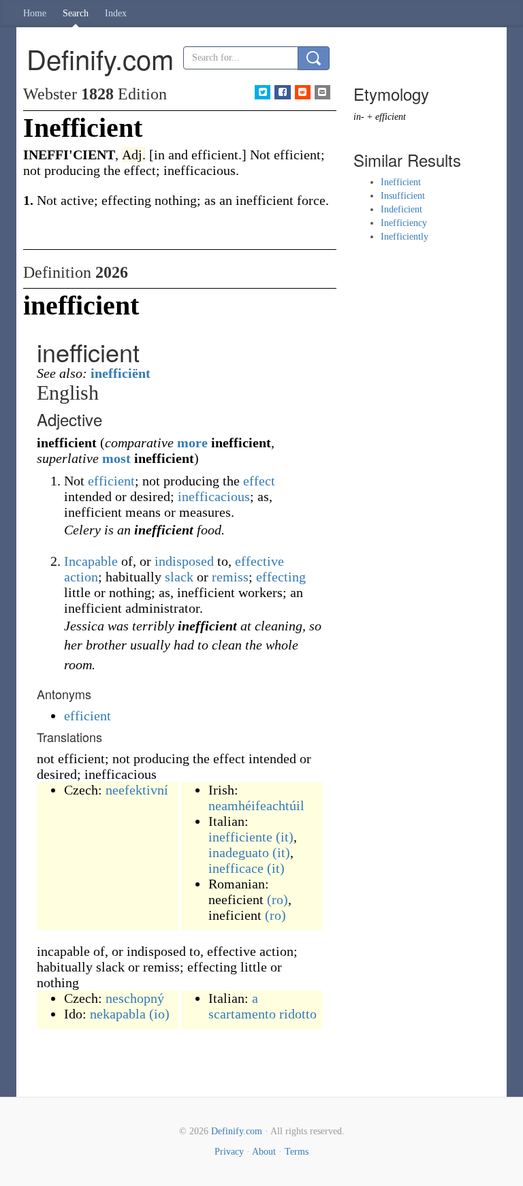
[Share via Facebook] (282, 92)
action (81, 576)
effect (259, 480)
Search (76, 13)
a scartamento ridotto (262, 1006)
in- (358, 117)
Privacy (229, 1152)
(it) (285, 836)
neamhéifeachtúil (256, 805)
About (264, 1152)
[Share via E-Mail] (322, 92)
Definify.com (236, 1131)
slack (179, 576)
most (116, 458)
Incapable (91, 561)
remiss (230, 576)
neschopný (135, 998)
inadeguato (238, 852)
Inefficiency (404, 223)
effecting (281, 576)
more (192, 442)
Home (34, 13)
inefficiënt (120, 373)
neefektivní (137, 789)
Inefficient (401, 182)
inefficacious (214, 496)
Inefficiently (404, 236)
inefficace (236, 868)
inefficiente (240, 836)
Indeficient (401, 209)
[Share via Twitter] (262, 92)
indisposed (184, 561)
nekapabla (118, 1013)
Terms (296, 1152)
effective (259, 561)
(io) (159, 1013)
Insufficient (403, 196)
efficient (111, 480)
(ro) (277, 899)
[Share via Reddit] (302, 92)
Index (116, 13)
